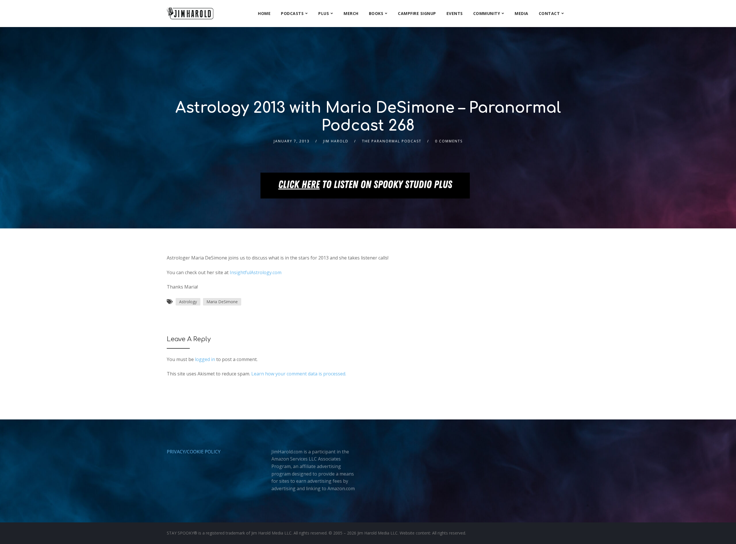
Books (376, 13)
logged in (205, 359)
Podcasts (292, 13)
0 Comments (449, 141)
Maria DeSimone (222, 301)
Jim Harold (335, 141)
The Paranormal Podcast (391, 141)
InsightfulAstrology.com (255, 272)
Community (486, 13)
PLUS (323, 13)
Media (521, 13)
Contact (549, 13)
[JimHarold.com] (190, 13)
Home (264, 13)
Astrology (188, 301)
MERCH (351, 13)
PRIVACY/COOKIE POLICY (194, 451)
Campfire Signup (417, 13)
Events (454, 13)
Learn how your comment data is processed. (298, 374)
